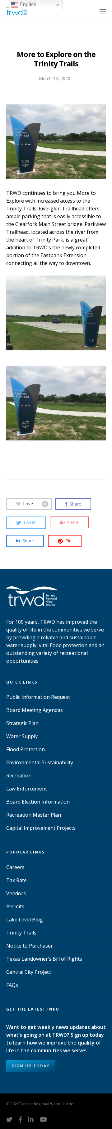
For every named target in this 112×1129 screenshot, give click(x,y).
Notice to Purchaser (29, 945)
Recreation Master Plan (33, 814)
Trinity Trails (21, 932)
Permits (15, 906)
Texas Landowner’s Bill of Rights (44, 958)
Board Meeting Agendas (34, 710)
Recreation (18, 775)
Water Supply (22, 736)
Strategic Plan (22, 723)
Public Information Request (38, 697)
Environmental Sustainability (39, 762)
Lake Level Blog (24, 919)
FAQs (12, 985)
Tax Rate (16, 880)
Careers (15, 867)
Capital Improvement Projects (41, 827)
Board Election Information (38, 801)
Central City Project (28, 971)
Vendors (16, 893)
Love (34, 504)
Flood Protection (25, 749)
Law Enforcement (26, 788)
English (27, 4)
